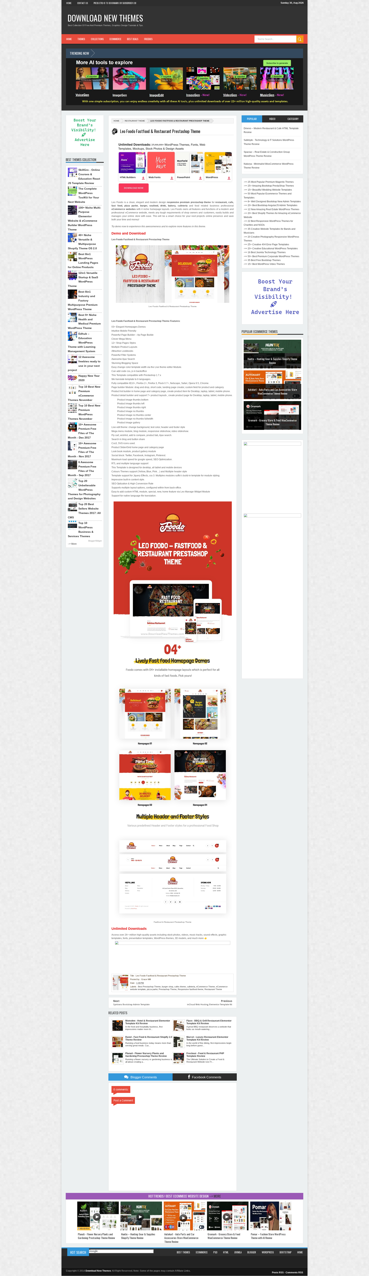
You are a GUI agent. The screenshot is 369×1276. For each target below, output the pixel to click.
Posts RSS (278, 1272)
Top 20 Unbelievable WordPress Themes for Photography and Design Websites (84, 489)
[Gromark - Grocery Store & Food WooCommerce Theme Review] (227, 1229)
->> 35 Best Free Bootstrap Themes (262, 260)
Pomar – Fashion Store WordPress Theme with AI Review (272, 422)
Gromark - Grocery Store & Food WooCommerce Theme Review (272, 391)
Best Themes (183, 1252)
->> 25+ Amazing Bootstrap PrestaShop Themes (269, 185)
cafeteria (191, 986)
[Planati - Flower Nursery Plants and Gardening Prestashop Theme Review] (98, 1229)
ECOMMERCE (115, 39)
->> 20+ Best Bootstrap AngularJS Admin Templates (270, 205)
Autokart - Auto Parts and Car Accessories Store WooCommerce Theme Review (272, 361)
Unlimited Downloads (129, 929)
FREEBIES (148, 39)
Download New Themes (105, 18)
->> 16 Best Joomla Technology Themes (265, 252)
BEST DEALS (132, 39)
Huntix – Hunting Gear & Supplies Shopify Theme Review (138, 1236)
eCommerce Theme (205, 986)
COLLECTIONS (97, 39)
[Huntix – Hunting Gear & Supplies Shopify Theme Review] (141, 1229)
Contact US (82, 3)
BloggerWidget (95, 541)
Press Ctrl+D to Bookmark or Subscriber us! (115, 3)
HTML (226, 1252)
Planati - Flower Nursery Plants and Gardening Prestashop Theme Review (96, 1236)
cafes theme (180, 986)
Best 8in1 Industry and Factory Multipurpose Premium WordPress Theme (82, 300)
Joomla (238, 1252)
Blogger (251, 1252)
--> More (72, 544)
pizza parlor (152, 989)
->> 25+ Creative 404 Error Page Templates (266, 244)
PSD (215, 1252)
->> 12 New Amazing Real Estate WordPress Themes (271, 209)
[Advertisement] (272, 619)
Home (68, 3)
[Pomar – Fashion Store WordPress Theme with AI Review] (271, 1229)
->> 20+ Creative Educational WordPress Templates (271, 248)
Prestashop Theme (168, 989)
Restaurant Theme (135, 121)
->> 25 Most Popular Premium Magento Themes (269, 182)
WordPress (268, 1252)
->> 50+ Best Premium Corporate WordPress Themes (271, 256)
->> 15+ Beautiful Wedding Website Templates (268, 189)
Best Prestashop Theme (149, 986)
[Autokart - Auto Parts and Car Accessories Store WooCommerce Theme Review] (184, 1229)
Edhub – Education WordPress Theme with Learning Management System (82, 342)
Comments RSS (294, 1272)
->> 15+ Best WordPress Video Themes (264, 264)
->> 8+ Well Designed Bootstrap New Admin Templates (272, 201)
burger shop (167, 986)
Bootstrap (286, 1252)
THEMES (81, 39)
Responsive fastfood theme (190, 989)
